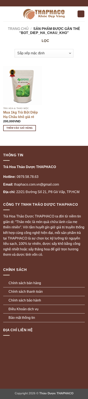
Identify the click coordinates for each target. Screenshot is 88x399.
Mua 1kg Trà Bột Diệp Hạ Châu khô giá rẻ (20, 115)
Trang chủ (18, 29)
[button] (5, 14)
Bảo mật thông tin (22, 317)
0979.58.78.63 (20, 177)
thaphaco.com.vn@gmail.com (31, 184)
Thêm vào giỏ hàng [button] (19, 128)
